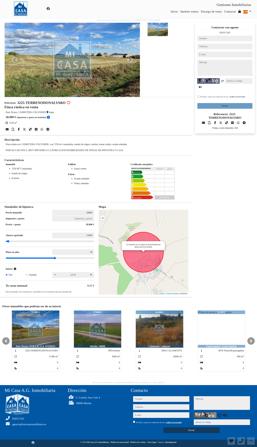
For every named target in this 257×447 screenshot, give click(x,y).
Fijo (10, 275)
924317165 (225, 32)
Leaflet (161, 293)
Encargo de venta (211, 11)
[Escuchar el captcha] (200, 87)
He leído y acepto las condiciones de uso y (222, 97)
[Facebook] (48, 8)
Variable (33, 275)
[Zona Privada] (239, 11)
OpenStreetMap (172, 293)
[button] (6, 341)
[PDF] (13, 129)
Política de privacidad (120, 442)
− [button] (103, 218)
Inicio (174, 11)
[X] (25, 129)
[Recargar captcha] (222, 81)
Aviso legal (152, 442)
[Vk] (36, 129)
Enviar (225, 106)
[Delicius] (30, 129)
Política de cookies (138, 442)
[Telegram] (47, 129)
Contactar (230, 11)
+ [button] (103, 213)
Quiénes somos (189, 11)
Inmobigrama (171, 442)
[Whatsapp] (42, 129)
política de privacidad (237, 97)
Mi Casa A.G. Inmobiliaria (98, 442)
